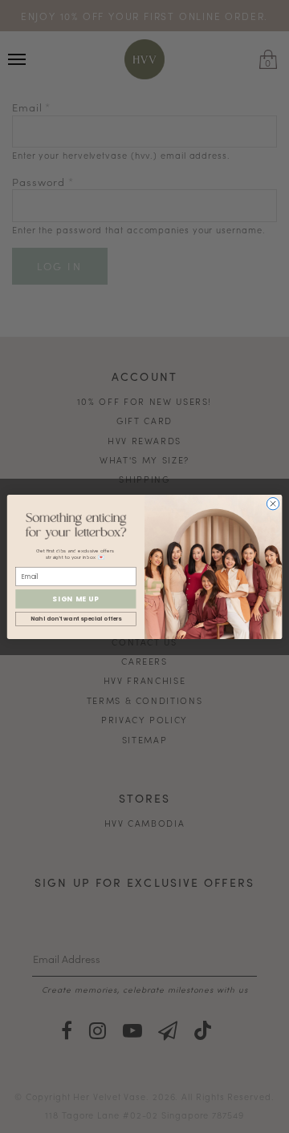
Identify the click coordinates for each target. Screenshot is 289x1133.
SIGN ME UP (75, 598)
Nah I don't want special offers (76, 618)
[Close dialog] (273, 503)
